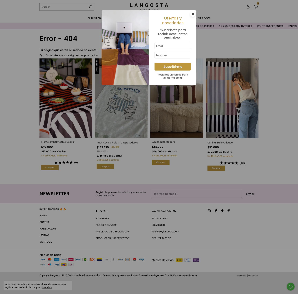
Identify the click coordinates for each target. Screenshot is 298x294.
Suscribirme (172, 66)
